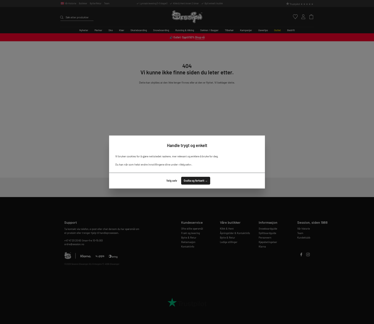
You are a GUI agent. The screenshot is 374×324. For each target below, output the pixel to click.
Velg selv (171, 180)
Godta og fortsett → (196, 180)
